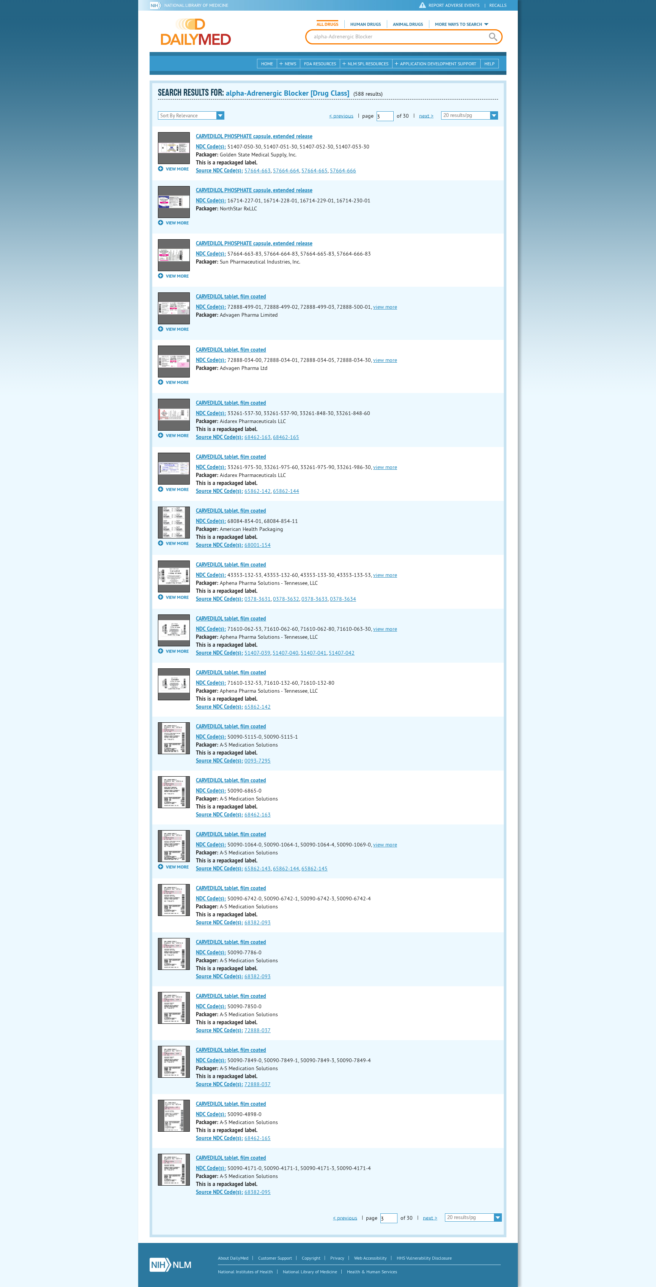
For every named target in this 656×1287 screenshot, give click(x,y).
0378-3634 (343, 598)
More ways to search (458, 24)
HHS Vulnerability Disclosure (424, 1258)
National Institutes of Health (245, 1271)
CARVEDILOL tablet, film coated (231, 296)
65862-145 (314, 868)
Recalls (497, 5)
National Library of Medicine (196, 5)
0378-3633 (314, 598)
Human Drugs (365, 24)
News (290, 63)
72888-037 (257, 1030)
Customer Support (275, 1258)
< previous (341, 115)
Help (489, 63)
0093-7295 (257, 760)
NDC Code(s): (211, 146)
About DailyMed (233, 1258)
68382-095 (257, 1192)
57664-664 (286, 170)
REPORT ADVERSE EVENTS (454, 5)
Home (267, 63)
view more (385, 306)
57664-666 (343, 170)
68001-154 (257, 545)
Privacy (337, 1258)
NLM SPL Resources (368, 63)
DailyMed (196, 31)
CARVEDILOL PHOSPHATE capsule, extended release (254, 136)
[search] (492, 36)
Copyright (311, 1258)
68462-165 (286, 437)
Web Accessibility (370, 1258)
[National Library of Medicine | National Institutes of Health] (170, 1265)
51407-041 (313, 652)
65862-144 (286, 491)
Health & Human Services (372, 1271)
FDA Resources (320, 63)
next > (426, 115)
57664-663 (257, 170)
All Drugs (327, 24)
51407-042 (342, 652)
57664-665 (314, 170)
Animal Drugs (408, 24)
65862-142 (257, 491)
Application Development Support (438, 63)
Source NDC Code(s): (219, 170)
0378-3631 (257, 598)
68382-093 (257, 922)
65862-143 (257, 868)
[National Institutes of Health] (157, 5)
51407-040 (285, 652)
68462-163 (257, 437)
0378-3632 (286, 598)
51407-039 (257, 652)
